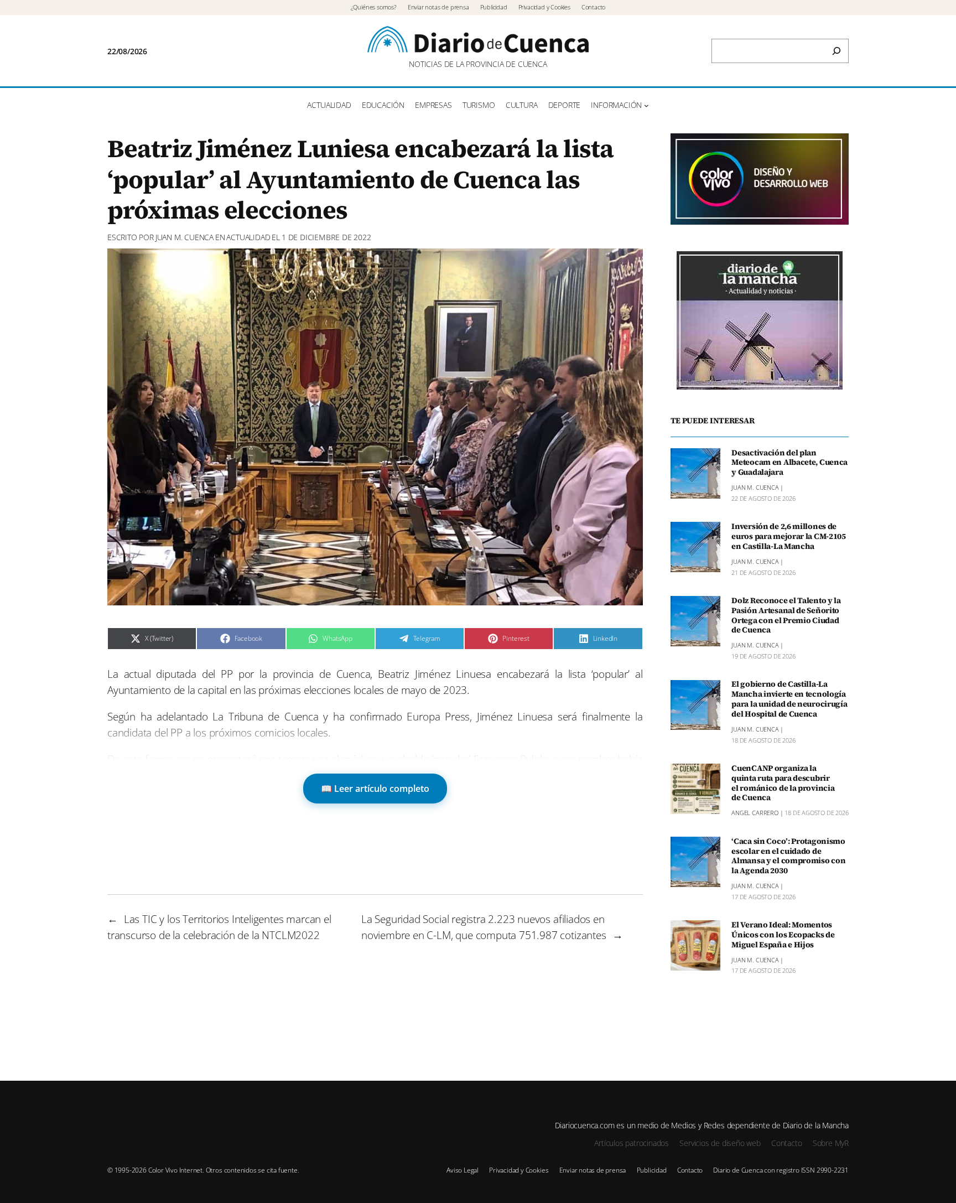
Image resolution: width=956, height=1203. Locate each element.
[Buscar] (836, 51)
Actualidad (248, 237)
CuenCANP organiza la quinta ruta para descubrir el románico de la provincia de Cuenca (782, 783)
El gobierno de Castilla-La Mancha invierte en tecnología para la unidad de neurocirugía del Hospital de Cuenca (789, 699)
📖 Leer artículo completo (375, 788)
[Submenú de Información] (646, 105)
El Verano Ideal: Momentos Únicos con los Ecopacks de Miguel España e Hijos (783, 935)
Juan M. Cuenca (184, 237)
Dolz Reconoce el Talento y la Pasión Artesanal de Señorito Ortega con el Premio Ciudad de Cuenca (786, 615)
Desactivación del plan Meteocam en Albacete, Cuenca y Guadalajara (789, 463)
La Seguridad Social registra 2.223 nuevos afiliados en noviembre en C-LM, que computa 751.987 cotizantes (483, 926)
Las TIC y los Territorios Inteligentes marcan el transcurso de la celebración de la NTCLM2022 (219, 926)
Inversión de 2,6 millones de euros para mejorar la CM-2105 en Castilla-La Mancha (788, 537)
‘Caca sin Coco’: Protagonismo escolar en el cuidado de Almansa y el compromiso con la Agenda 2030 (788, 856)
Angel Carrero (754, 813)
